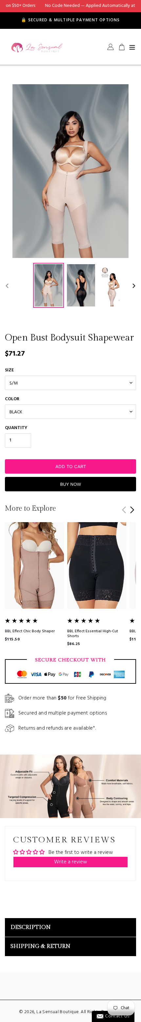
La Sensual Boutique (57, 1012)
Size (9, 370)
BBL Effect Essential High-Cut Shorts (92, 633)
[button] (132, 510)
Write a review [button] (70, 862)
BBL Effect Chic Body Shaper (30, 631)
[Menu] (132, 46)
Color (12, 399)
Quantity (16, 427)
